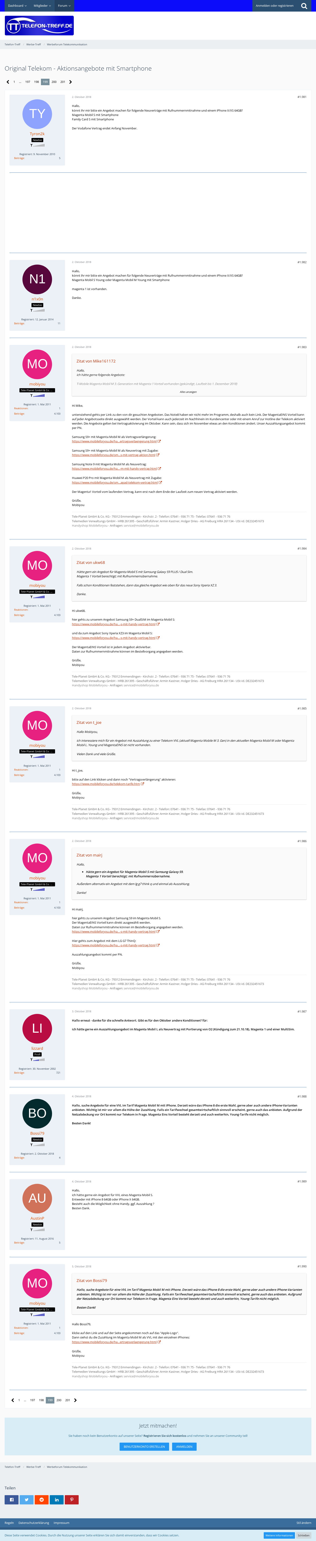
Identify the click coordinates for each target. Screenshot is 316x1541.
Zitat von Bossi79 (92, 1280)
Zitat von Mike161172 (96, 361)
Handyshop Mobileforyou (90, 525)
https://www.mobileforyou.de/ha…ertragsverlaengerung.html (114, 441)
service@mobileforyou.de (141, 525)
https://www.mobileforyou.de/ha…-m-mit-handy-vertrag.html (114, 468)
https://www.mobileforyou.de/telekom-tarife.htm (106, 784)
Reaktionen (21, 408)
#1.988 (302, 1096)
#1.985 (302, 708)
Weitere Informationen (279, 1535)
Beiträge (19, 158)
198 (36, 82)
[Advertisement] (227, 22)
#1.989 (302, 1181)
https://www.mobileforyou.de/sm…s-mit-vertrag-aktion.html (113, 455)
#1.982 (302, 262)
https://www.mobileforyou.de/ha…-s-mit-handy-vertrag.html (113, 624)
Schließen (304, 1535)
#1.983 (302, 347)
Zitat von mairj (89, 855)
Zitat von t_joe (89, 722)
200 (54, 82)
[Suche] (304, 6)
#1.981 (302, 97)
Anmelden (184, 1446)
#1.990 (302, 1266)
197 (27, 82)
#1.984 (302, 548)
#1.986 (302, 841)
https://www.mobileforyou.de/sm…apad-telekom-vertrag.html (115, 482)
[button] (12, 1499)
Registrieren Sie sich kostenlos (164, 1436)
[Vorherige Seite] (8, 82)
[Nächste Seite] (70, 82)
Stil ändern (304, 1523)
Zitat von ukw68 (91, 562)
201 (62, 82)
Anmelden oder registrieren (275, 5)
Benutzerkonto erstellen (144, 1446)
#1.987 (302, 1011)
